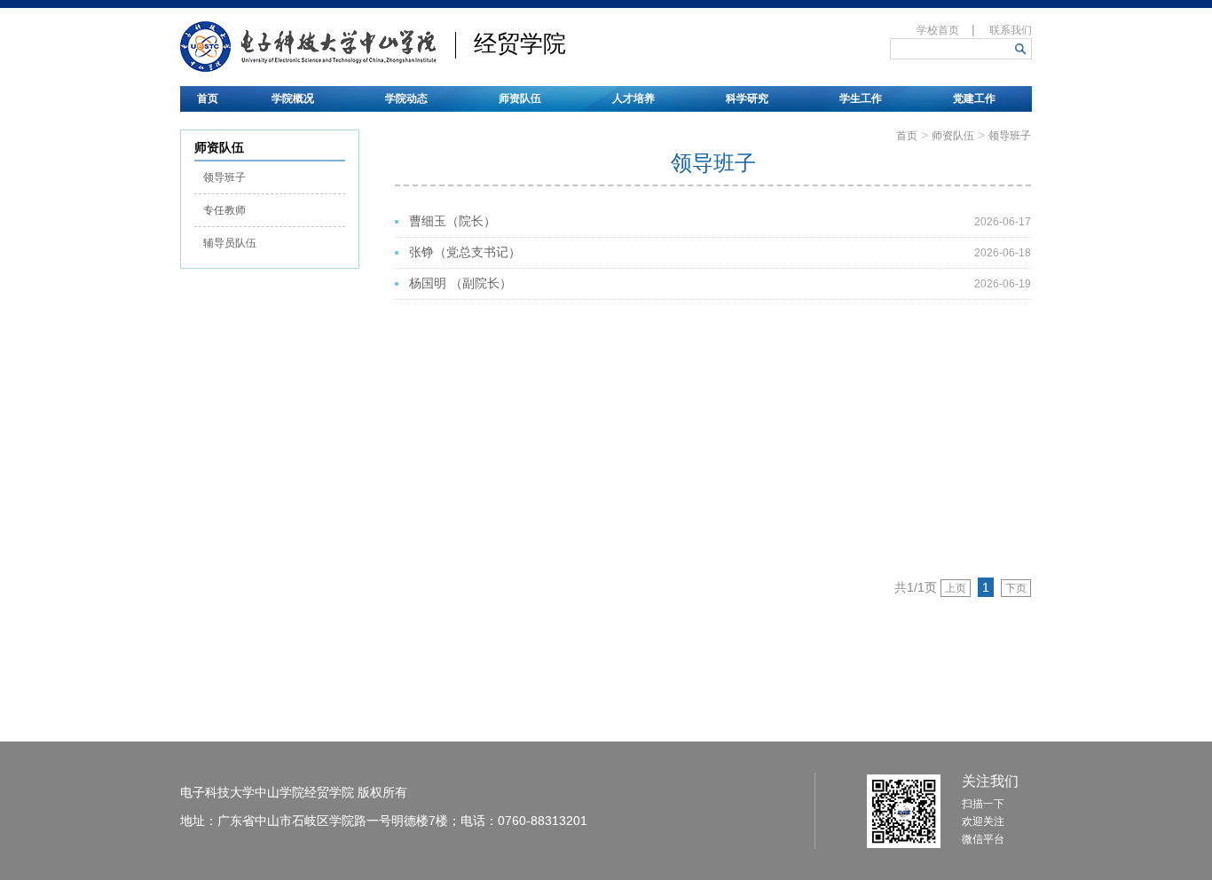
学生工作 (860, 98)
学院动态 (406, 98)
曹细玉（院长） (452, 221)
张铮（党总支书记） (465, 252)
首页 (207, 98)
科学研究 (747, 98)
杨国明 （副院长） (460, 283)
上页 (955, 588)
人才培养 (633, 98)
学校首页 (938, 30)
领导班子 (224, 177)
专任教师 (224, 210)
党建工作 (974, 98)
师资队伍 (520, 98)
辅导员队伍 (229, 243)
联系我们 (1010, 30)
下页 (1016, 588)
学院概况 (293, 98)
